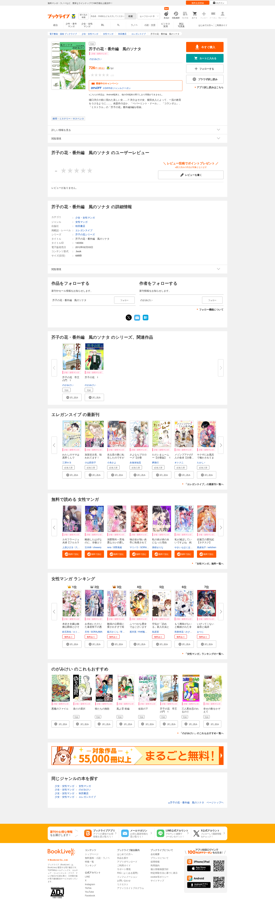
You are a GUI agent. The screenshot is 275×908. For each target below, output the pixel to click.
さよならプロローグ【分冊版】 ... (138, 457)
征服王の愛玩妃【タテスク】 (205, 540)
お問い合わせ (124, 880)
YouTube (89, 891)
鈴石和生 (66, 631)
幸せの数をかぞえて (211, 710)
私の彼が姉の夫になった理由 (160, 540)
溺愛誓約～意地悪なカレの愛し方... (115, 542)
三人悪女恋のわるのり (190, 710)
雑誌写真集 (181, 25)
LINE (87, 876)
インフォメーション (127, 876)
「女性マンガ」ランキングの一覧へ (204, 653)
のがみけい (95, 59)
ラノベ (134, 24)
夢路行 (155, 462)
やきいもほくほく (183, 547)
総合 (55, 24)
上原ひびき (68, 547)
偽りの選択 (79, 708)
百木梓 (88, 547)
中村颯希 (142, 631)
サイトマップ (157, 880)
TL (118, 24)
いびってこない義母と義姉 (205, 625)
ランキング (90, 865)
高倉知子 (201, 547)
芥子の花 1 (91, 377)
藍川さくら (112, 631)
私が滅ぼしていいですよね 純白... (183, 542)
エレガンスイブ (83, 230)
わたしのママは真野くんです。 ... (70, 457)
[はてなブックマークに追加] (145, 319)
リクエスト (122, 884)
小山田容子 (90, 462)
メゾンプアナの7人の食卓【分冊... (184, 456)
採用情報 (155, 861)
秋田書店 (80, 226)
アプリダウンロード (127, 861)
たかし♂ (201, 462)
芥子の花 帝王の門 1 (70, 378)
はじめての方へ (205, 25)
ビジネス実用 (165, 25)
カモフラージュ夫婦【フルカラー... (70, 542)
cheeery (97, 547)
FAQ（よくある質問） (128, 872)
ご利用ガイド (221, 25)
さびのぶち (190, 631)
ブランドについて (160, 857)
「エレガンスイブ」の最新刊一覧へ (204, 484)
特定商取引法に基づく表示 (164, 872)
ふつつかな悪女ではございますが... (138, 626)
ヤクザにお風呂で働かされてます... (205, 457)
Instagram (90, 884)
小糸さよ (111, 462)
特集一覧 (89, 861)
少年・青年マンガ (71, 25)
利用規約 (155, 865)
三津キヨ (66, 462)
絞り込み (83, 16)
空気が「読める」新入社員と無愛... (160, 626)
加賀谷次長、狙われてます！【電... (93, 457)
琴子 (122, 631)
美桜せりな (157, 547)
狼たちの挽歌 (102, 708)
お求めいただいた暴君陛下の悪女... (93, 626)
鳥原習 (155, 631)
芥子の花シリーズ (85, 234)
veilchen (212, 547)
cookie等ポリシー (160, 876)
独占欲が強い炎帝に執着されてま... (138, 542)
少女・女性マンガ (87, 25)
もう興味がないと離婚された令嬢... (183, 626)
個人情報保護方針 (160, 869)
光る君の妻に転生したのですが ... (115, 457)
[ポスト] (129, 318)
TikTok (88, 887)
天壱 (87, 631)
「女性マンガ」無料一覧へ (209, 563)
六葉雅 (78, 547)
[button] (72, 397)
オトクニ (179, 462)
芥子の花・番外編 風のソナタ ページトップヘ (196, 802)
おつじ (200, 631)
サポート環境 (124, 869)
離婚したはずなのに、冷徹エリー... (93, 542)
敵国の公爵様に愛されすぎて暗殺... (115, 626)
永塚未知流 (135, 462)
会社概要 (155, 854)
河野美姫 (117, 547)
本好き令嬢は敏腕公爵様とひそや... (70, 626)
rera (109, 547)
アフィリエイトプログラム (130, 887)
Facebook (90, 895)
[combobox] (107, 16)
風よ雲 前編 (123, 708)
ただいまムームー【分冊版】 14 (161, 457)
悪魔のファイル (59, 708)
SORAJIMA (146, 547)
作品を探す (122, 857)
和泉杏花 (179, 631)
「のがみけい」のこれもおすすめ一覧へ (202, 733)
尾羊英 (133, 631)
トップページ (91, 854)
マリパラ (134, 547)
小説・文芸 (149, 24)
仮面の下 (143, 708)
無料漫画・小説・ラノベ (97, 857)
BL (102, 25)
